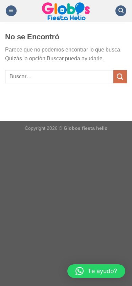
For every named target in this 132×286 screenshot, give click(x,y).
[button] (96, 271)
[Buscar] (120, 11)
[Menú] (11, 11)
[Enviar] (120, 76)
